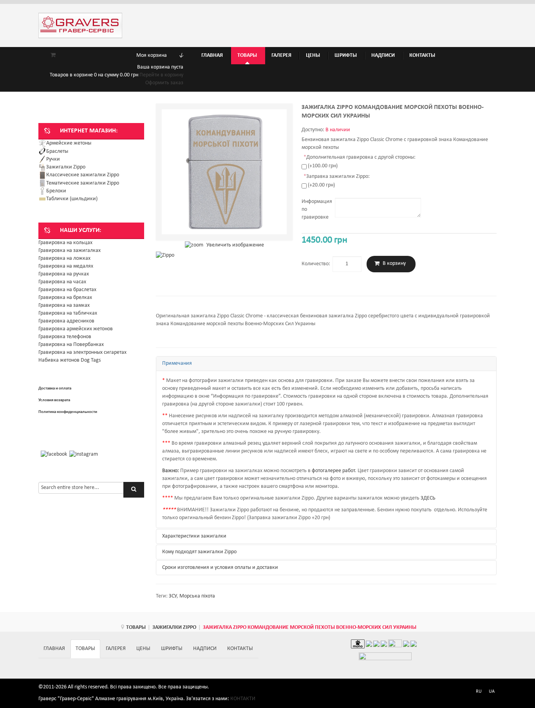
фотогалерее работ (333, 471)
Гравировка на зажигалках (69, 251)
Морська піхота (197, 596)
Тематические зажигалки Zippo (82, 183)
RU (479, 691)
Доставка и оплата (54, 388)
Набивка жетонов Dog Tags (69, 360)
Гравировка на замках (64, 305)
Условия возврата (54, 400)
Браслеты (57, 151)
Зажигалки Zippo (65, 167)
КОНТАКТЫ (240, 649)
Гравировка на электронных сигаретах (82, 352)
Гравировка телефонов (64, 337)
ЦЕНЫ (143, 649)
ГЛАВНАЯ (54, 649)
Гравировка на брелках (65, 298)
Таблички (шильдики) (72, 199)
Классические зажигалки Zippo (82, 175)
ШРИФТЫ (172, 649)
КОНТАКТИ (242, 699)
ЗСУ (173, 596)
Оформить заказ (164, 83)
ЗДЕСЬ (428, 498)
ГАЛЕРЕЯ (116, 649)
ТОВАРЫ (136, 627)
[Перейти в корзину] (53, 55)
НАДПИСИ (205, 649)
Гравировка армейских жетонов (75, 329)
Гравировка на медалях (65, 266)
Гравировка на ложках (64, 258)
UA (492, 691)
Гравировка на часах (62, 282)
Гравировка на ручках (63, 274)
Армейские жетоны (68, 143)
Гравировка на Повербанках (71, 345)
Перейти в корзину (161, 75)
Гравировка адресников (66, 321)
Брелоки (56, 191)
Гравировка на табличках (67, 313)
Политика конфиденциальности (67, 412)
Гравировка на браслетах (67, 290)
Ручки (53, 159)
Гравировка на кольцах (65, 243)
